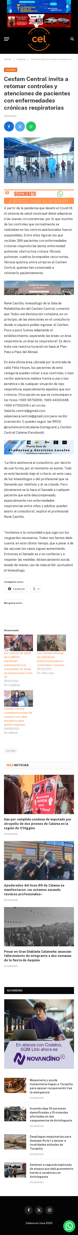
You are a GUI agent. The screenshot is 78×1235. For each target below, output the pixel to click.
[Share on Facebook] (9, 126)
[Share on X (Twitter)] (20, 126)
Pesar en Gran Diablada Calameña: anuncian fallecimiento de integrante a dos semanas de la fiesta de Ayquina (37, 956)
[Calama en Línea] (39, 39)
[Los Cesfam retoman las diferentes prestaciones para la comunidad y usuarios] (51, 643)
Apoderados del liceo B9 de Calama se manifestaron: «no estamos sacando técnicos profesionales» (34, 890)
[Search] (72, 39)
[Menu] (6, 39)
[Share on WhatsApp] (31, 126)
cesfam (10, 750)
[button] (69, 1226)
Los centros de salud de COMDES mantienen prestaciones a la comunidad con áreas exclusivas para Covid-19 (18, 665)
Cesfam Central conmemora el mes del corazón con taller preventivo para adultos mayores (18, 716)
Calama (11, 70)
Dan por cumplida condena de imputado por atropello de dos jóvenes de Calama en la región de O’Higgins (37, 823)
